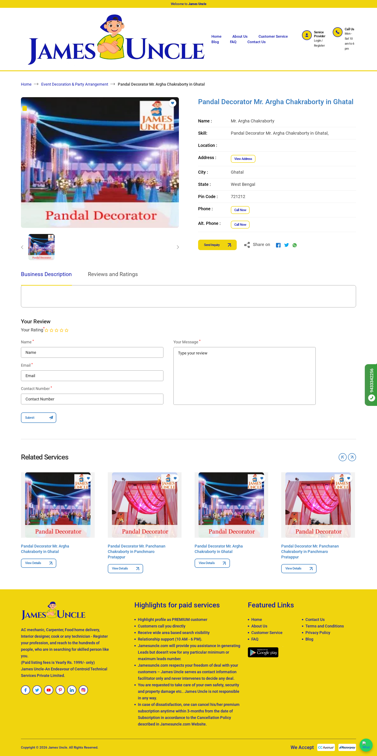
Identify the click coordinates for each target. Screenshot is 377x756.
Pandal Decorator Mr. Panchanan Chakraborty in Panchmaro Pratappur (136, 551)
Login (317, 40)
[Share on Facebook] (278, 245)
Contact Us (256, 42)
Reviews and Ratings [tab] (113, 274)
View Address (243, 159)
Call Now (240, 210)
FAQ (233, 42)
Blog (215, 42)
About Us (240, 36)
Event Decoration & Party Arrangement (74, 84)
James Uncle (57, 747)
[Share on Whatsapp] (295, 245)
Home (216, 36)
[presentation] (22, 247)
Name (27, 341)
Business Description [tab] (46, 274)
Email (27, 365)
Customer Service (273, 36)
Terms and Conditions (324, 626)
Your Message (186, 341)
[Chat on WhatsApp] (366, 745)
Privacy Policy (317, 632)
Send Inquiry (211, 245)
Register (319, 45)
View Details (33, 563)
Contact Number (36, 388)
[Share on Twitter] (286, 245)
